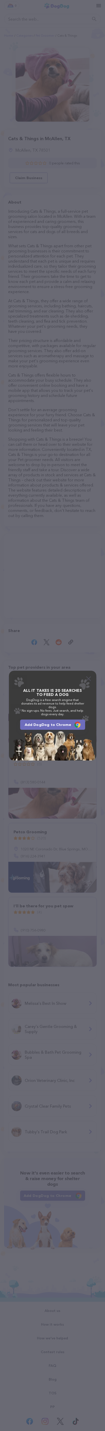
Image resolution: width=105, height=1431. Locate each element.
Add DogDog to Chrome (48, 724)
